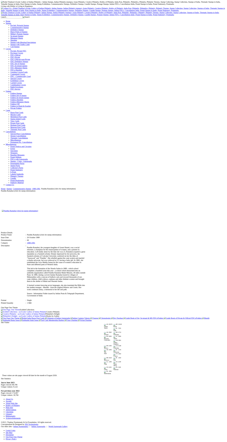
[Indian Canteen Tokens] (80, 318)
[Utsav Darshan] (71, 320)
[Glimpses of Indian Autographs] (58, 318)
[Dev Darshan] (117, 318)
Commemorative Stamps (22, 189)
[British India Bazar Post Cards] (32, 318)
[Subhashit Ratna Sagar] (10, 320)
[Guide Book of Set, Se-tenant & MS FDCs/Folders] (143, 318)
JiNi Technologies (31, 424)
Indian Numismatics (20, 426)
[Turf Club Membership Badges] (52, 320)
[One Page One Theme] (10, 318)
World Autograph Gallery (58, 426)
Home (3, 189)
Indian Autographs (38, 426)
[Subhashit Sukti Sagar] (29, 320)
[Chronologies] (105, 318)
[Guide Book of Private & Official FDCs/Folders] (183, 318)
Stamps (9, 189)
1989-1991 (36, 189)
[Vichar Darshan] (85, 320)
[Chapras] (94, 318)
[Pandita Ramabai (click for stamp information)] (20, 211)
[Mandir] (206, 318)
